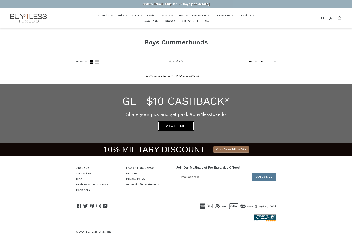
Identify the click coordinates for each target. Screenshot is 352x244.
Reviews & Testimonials (92, 184)
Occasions (245, 15)
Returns (131, 173)
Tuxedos (104, 15)
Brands (170, 21)
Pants (151, 15)
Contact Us (84, 173)
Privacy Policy (135, 179)
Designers (83, 190)
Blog (79, 179)
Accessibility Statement (142, 184)
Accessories (222, 15)
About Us (82, 168)
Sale (206, 21)
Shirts (166, 15)
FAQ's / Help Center (140, 168)
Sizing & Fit (190, 21)
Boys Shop (151, 21)
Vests (181, 15)
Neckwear (199, 15)
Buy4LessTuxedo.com (99, 231)
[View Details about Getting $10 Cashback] (176, 130)
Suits (121, 15)
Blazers (137, 15)
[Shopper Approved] (265, 221)
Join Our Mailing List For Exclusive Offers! (208, 167)
